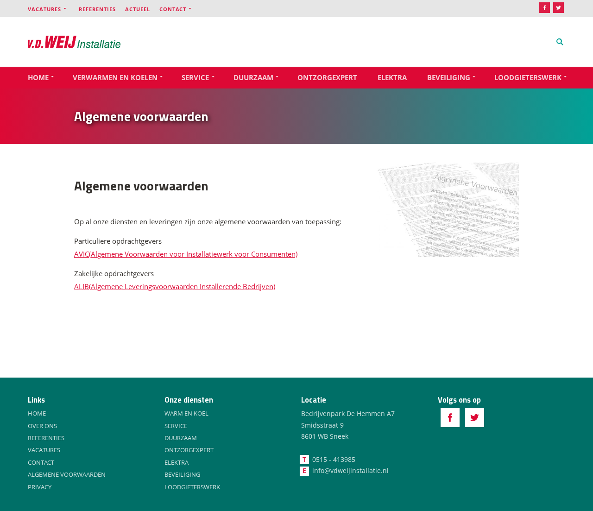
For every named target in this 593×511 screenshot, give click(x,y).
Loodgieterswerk (527, 77)
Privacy (39, 487)
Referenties (97, 9)
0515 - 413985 (333, 459)
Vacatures (44, 9)
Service (195, 77)
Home (38, 77)
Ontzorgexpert (327, 77)
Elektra (392, 77)
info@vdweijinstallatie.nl (350, 470)
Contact (172, 9)
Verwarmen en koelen (115, 77)
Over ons (42, 426)
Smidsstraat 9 (322, 425)
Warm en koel (186, 413)
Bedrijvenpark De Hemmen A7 (348, 413)
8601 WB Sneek (324, 436)
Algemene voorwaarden (67, 474)
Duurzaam (253, 77)
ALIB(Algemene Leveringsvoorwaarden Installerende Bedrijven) (174, 286)
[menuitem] (53, 8)
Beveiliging (448, 77)
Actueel (137, 9)
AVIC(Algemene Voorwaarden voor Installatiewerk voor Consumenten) (185, 254)
